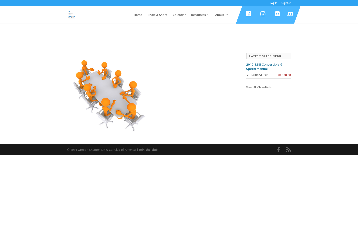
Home (138, 15)
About (219, 15)
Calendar (179, 15)
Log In (273, 3)
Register (286, 3)
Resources (198, 15)
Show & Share (157, 15)
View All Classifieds (259, 87)
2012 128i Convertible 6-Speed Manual (264, 66)
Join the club (148, 150)
